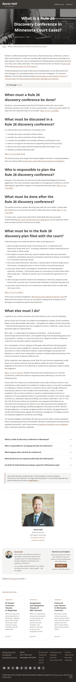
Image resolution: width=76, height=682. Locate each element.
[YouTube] (8, 668)
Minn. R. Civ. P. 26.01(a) (14, 373)
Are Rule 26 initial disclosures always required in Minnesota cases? (32, 465)
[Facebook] (30, 668)
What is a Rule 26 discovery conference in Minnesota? (27, 439)
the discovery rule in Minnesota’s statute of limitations (43, 161)
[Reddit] (39, 668)
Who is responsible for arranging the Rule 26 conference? (28, 446)
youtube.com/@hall (38, 540)
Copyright (53, 655)
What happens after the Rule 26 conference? (23, 452)
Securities (53, 657)
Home (4, 46)
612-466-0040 (6, 655)
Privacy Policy (6, 677)
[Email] (4, 668)
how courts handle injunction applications (33, 220)
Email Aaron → (34, 480)
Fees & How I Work (56, 660)
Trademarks (43, 655)
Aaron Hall (59, 4)
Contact (69, 4)
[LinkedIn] (17, 668)
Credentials (68, 660)
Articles (41, 660)
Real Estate (68, 657)
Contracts (14, 579)
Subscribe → (61, 565)
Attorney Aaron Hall (8, 652)
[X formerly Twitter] (13, 668)
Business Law (43, 652)
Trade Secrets (69, 655)
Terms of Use (59, 675)
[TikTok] (21, 668)
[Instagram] (26, 668)
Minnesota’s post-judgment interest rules (48, 297)
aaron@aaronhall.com (38, 538)
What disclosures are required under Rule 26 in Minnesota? (29, 458)
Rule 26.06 (66, 64)
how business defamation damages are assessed (39, 79)
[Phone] (43, 668)
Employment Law (55, 652)
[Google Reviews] (34, 668)
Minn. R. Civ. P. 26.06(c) (14, 292)
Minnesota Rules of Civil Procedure (23, 66)
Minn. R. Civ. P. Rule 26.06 (15, 154)
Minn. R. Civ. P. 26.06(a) (49, 110)
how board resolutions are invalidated (53, 424)
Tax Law (41, 657)
